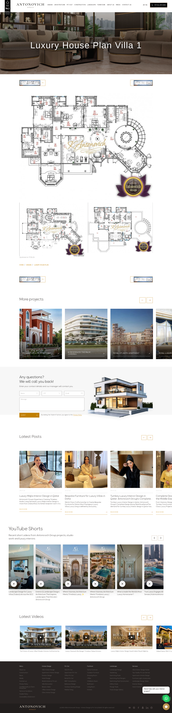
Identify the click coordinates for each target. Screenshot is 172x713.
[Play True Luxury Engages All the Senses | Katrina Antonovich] (156, 566)
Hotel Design (46, 678)
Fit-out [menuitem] (70, 5)
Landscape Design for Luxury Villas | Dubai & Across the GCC (21, 593)
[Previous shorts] (154, 537)
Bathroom (90, 684)
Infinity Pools (114, 684)
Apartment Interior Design (50, 672)
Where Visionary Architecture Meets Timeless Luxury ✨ (74, 593)
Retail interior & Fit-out (49, 681)
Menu (21, 666)
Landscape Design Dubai (140, 681)
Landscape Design (116, 670)
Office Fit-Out (69, 675)
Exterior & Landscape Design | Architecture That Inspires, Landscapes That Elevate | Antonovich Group (47, 596)
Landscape (113, 666)
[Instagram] (134, 707)
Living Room (91, 687)
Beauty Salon (46, 687)
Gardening (113, 672)
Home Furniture (92, 670)
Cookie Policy (23, 694)
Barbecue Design (70, 684)
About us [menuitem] (110, 5)
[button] (142, 300)
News (21, 675)
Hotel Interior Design (139, 687)
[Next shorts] (160, 537)
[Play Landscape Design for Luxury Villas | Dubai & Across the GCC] (21, 566)
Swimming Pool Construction (119, 681)
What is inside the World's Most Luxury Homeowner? (129, 593)
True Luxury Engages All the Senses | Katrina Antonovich (155, 593)
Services (135, 666)
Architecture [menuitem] (59, 5)
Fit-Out (67, 666)
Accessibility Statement (27, 697)
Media (21, 678)
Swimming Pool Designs (117, 678)
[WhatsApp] (166, 698)
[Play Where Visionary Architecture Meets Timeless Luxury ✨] (75, 566)
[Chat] (166, 706)
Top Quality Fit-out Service (141, 672)
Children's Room (92, 681)
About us (22, 670)
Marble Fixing (69, 689)
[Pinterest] (151, 707)
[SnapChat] (143, 707)
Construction (23, 672)
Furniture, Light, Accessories (141, 678)
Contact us (23, 681)
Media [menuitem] (118, 5)
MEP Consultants (70, 681)
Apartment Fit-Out (71, 672)
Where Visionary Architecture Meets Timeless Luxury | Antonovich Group (101, 594)
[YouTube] (129, 707)
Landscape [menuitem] (91, 5)
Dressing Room (92, 675)
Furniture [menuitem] (101, 5)
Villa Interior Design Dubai (140, 670)
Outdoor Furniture (93, 672)
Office (89, 678)
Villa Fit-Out (68, 670)
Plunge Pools (114, 687)
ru (146, 5)
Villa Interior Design (48, 670)
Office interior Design (49, 689)
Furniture (90, 666)
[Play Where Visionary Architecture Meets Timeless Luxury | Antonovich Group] (102, 566)
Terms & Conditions (25, 691)
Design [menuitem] (50, 5)
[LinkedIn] (147, 707)
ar (144, 5)
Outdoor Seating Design (72, 687)
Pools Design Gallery (116, 689)
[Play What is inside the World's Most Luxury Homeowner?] (129, 566)
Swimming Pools (115, 675)
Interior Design (46, 666)
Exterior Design (47, 675)
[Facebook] (138, 707)
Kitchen (89, 689)
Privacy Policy (77, 415)
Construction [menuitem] (80, 5)
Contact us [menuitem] (126, 5)
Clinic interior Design (48, 692)
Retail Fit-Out (69, 678)
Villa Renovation (47, 684)
